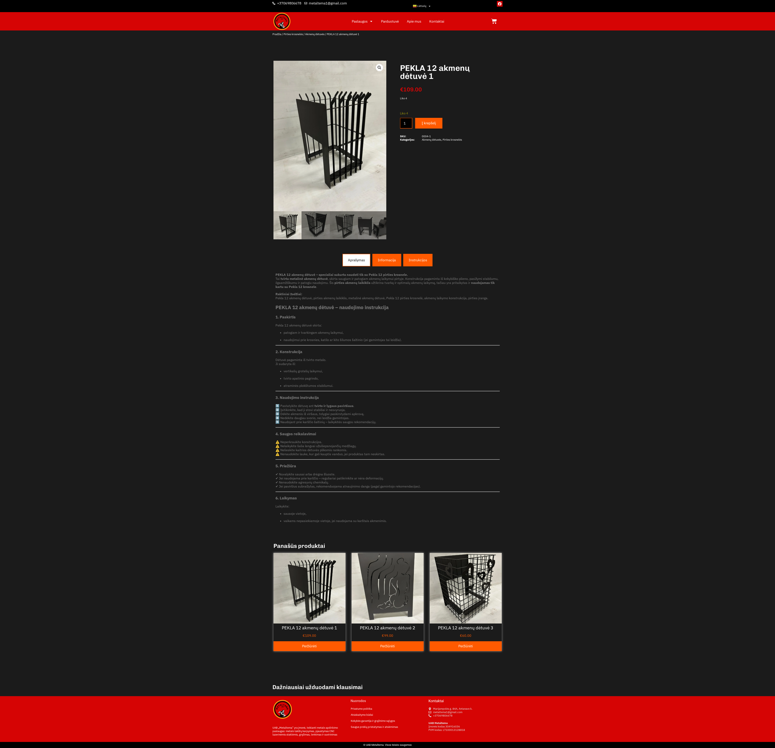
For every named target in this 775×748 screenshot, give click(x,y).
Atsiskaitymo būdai (362, 715)
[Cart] (494, 21)
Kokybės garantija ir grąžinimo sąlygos (373, 721)
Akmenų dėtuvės (315, 34)
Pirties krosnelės (293, 34)
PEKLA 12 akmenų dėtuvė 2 (387, 628)
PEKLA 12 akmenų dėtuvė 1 (309, 628)
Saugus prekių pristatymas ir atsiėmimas (374, 727)
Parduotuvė (390, 21)
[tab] (356, 260)
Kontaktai (436, 21)
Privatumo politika (361, 708)
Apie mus (414, 21)
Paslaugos (360, 21)
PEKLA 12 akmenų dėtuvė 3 (465, 628)
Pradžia (276, 34)
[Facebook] (500, 4)
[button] (379, 67)
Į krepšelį (429, 123)
